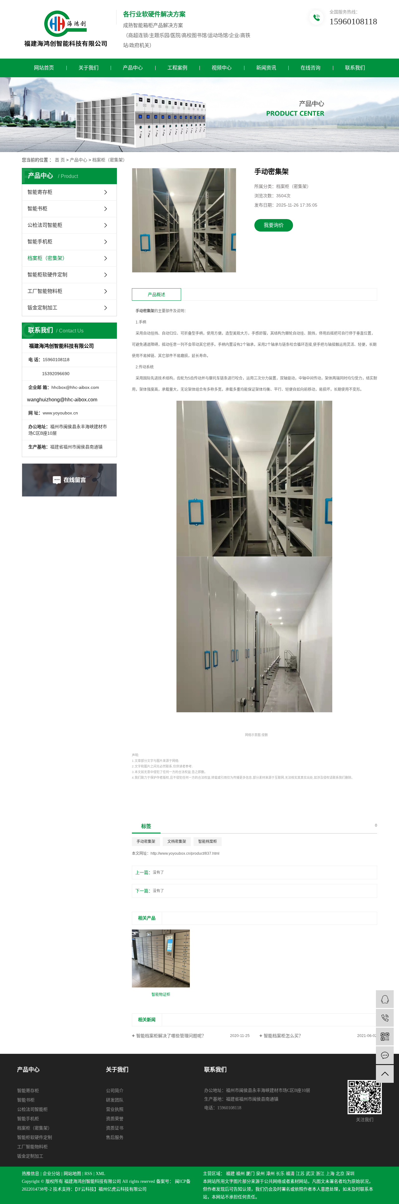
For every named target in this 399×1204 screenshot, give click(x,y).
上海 (330, 1173)
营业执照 (114, 1109)
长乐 (280, 1173)
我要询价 (274, 225)
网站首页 (44, 67)
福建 (230, 1173)
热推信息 (30, 1173)
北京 (340, 1173)
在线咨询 (310, 67)
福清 (290, 1173)
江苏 (300, 1173)
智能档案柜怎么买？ (283, 1035)
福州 (240, 1173)
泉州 (260, 1173)
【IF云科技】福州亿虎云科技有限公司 (111, 1189)
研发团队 (114, 1100)
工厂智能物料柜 (44, 291)
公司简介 (114, 1090)
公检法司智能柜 (44, 225)
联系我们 (355, 67)
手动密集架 (146, 841)
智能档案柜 (207, 841)
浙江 (320, 1173)
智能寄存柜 (39, 192)
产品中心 (133, 67)
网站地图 (72, 1173)
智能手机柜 (39, 241)
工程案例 (177, 67)
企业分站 (51, 1173)
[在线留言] (385, 1055)
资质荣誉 (114, 1118)
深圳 (350, 1173)
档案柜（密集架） (109, 159)
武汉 (310, 1173)
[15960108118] (385, 1018)
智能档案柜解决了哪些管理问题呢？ (171, 1035)
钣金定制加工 (42, 307)
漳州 (270, 1173)
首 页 (60, 159)
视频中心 (222, 67)
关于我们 (89, 67)
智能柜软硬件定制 (47, 274)
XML (100, 1173)
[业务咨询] (385, 999)
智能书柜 (37, 208)
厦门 (250, 1173)
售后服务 (114, 1137)
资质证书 (114, 1128)
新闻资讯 (266, 67)
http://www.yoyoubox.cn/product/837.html (185, 853)
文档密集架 (176, 841)
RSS (88, 1173)
